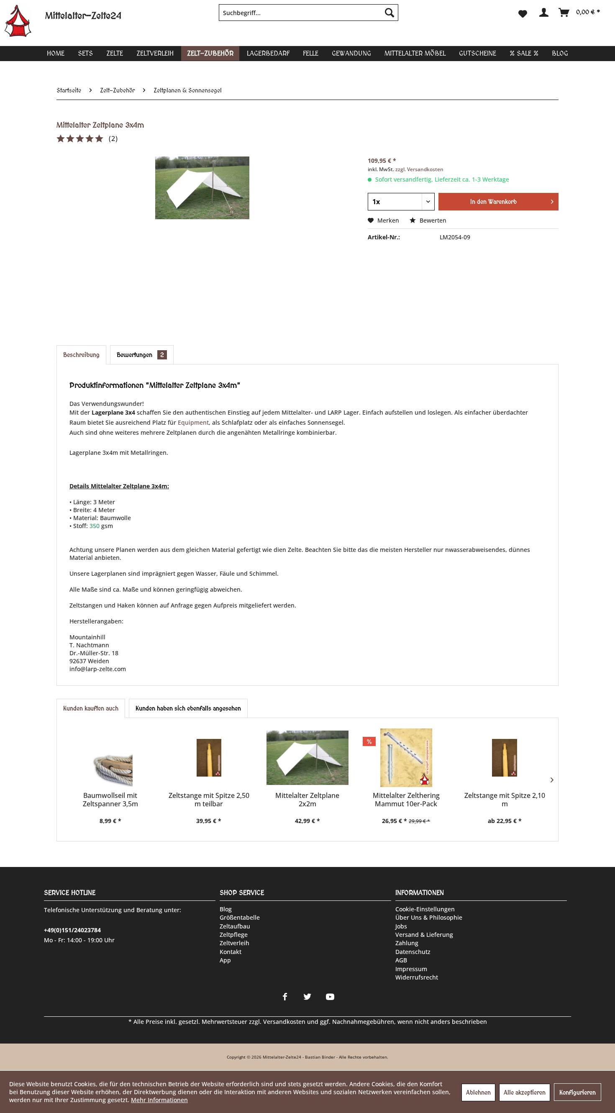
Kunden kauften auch (90, 708)
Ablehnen (478, 1092)
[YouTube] (330, 996)
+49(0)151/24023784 (72, 930)
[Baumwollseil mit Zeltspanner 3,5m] (110, 757)
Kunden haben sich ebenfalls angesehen (188, 708)
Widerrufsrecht (416, 977)
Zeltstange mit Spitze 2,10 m (504, 799)
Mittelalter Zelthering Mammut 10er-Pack (406, 799)
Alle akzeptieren (525, 1092)
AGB (401, 960)
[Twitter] (307, 996)
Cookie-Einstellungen (425, 909)
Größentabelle (240, 917)
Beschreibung (81, 355)
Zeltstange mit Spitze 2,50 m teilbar (209, 799)
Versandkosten (284, 1022)
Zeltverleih (234, 943)
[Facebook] (285, 996)
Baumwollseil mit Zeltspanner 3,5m (110, 799)
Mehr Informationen (159, 1100)
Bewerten (432, 220)
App (225, 960)
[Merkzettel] (523, 12)
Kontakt (230, 952)
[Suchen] (389, 12)
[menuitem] (308, 12)
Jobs (401, 926)
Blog (226, 909)
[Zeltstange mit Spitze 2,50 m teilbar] (209, 757)
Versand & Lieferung (424, 935)
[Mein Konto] (543, 12)
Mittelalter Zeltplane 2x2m (307, 799)
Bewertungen (140, 355)
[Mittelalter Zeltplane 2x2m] (307, 757)
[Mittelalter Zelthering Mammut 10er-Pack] (406, 757)
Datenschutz (412, 952)
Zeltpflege (234, 935)
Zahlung (406, 943)
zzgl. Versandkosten (419, 169)
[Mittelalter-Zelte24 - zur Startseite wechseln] (24, 21)
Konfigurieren (577, 1092)
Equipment (193, 422)
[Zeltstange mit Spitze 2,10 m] (505, 757)
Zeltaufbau (235, 926)
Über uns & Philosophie (428, 917)
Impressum (411, 969)
